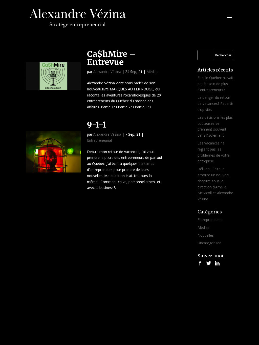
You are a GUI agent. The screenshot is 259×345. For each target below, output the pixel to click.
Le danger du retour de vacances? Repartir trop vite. (215, 103)
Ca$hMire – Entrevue (111, 58)
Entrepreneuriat (99, 140)
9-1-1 (96, 124)
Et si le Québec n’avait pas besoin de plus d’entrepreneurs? (215, 83)
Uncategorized (209, 242)
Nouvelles (206, 235)
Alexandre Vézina (107, 71)
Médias (152, 71)
